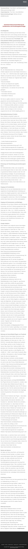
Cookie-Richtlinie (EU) (23, 544)
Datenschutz (10, 544)
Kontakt (2, 544)
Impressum (16, 544)
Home (6, 544)
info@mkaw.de (20, 528)
